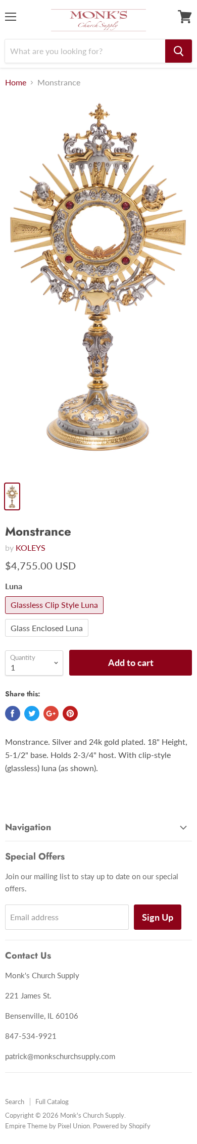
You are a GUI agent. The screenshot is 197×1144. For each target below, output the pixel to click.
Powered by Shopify (122, 1126)
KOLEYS (30, 547)
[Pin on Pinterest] (70, 713)
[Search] (178, 51)
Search (14, 1102)
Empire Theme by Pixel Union (47, 1126)
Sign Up (157, 917)
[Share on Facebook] (12, 713)
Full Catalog (52, 1102)
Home (15, 82)
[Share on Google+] (51, 713)
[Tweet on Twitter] (31, 713)
